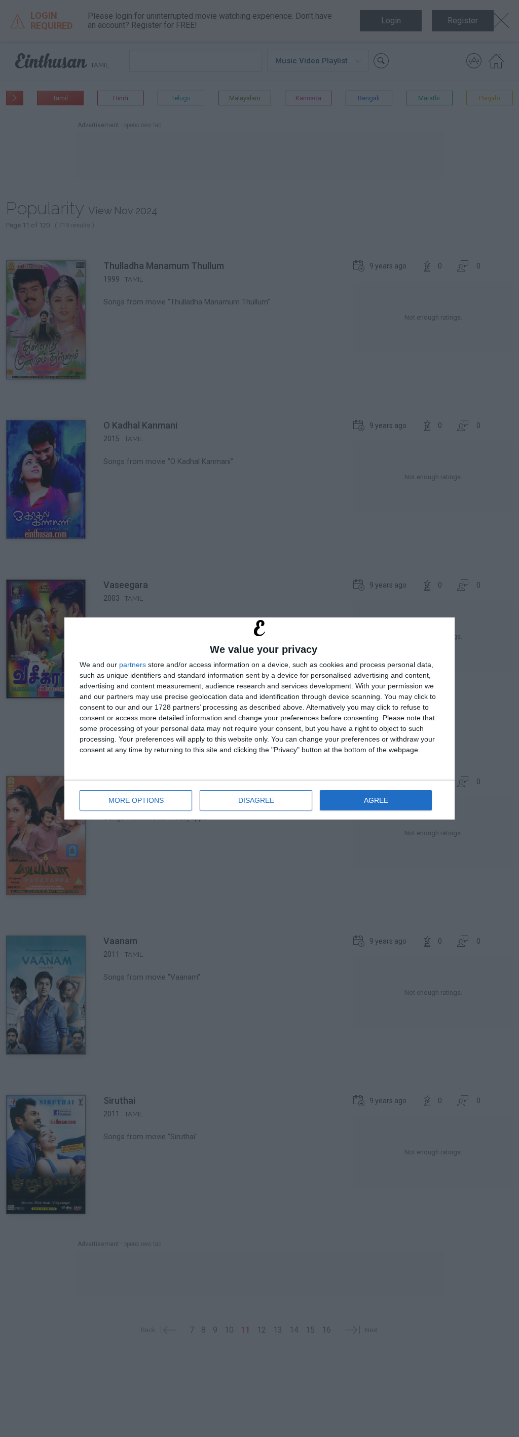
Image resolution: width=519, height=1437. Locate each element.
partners (132, 664)
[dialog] (259, 718)
